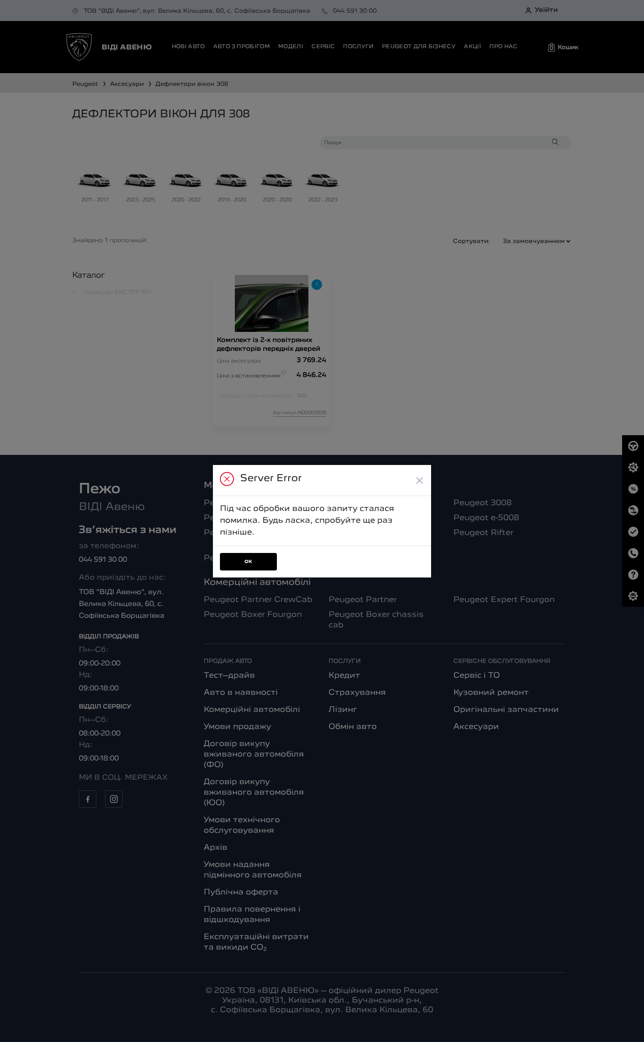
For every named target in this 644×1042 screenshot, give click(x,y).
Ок (248, 562)
